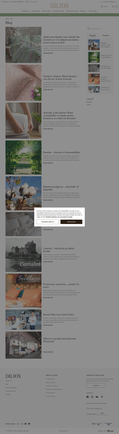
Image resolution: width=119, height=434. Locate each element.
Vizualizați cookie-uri (47, 222)
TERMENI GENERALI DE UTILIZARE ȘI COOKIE (58, 217)
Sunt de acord (71, 222)
